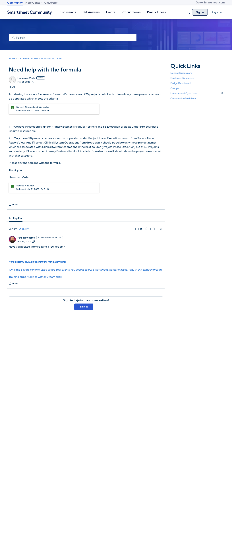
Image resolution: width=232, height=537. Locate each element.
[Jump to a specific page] (160, 229)
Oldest (23, 229)
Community (15, 3)
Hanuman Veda (26, 78)
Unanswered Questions (196, 93)
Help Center (33, 3)
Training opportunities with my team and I (35, 277)
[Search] (188, 12)
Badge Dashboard (180, 83)
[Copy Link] (33, 81)
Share (13, 205)
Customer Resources (182, 78)
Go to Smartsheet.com (210, 3)
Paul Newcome (26, 237)
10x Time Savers (85, 270)
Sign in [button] (84, 306)
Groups (174, 88)
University (50, 3)
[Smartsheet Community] (29, 12)
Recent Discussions (181, 73)
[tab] (16, 218)
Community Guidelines (183, 98)
